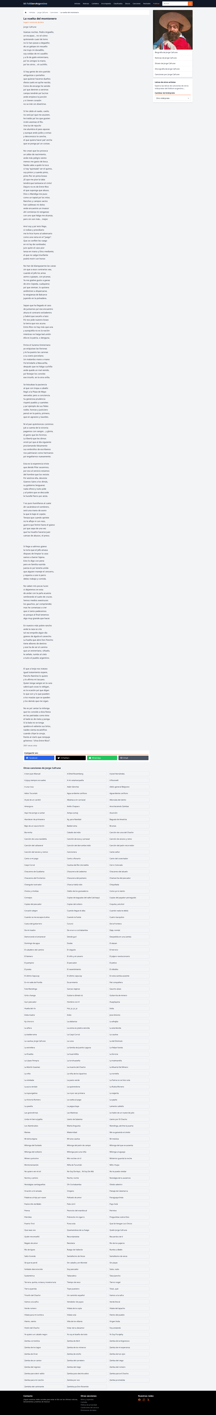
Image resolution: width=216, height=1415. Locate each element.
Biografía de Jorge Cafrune (166, 52)
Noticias (86, 3)
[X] (148, 1399)
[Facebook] (139, 1399)
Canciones (137, 3)
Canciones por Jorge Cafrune (167, 74)
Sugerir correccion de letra (33, 22)
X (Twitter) (65, 758)
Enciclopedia (106, 3)
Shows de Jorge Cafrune (165, 63)
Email (125, 758)
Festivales (147, 3)
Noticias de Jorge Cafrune (166, 58)
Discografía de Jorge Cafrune (167, 69)
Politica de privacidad (89, 1405)
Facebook (33, 758)
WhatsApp (96, 758)
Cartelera (95, 3)
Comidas (84, 1402)
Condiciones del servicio (90, 1407)
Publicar (156, 3)
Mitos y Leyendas (87, 1399)
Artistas (77, 3)
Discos (127, 3)
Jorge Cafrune (42, 12)
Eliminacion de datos (88, 1410)
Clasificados (118, 3)
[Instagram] (144, 1399)
